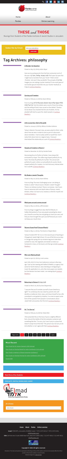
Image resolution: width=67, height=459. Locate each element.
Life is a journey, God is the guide (35, 123)
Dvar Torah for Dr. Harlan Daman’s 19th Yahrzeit (20, 346)
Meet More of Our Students (14, 375)
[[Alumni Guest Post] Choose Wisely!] (12, 227)
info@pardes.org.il (33, 433)
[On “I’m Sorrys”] (12, 309)
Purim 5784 (9, 359)
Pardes (18, 21)
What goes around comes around (35, 202)
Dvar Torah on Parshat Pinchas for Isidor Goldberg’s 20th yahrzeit (25, 355)
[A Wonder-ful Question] (12, 65)
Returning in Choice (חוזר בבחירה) (35, 282)
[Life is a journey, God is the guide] (12, 122)
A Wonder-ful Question (32, 66)
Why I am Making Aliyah (32, 255)
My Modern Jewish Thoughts (34, 175)
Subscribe (34, 51)
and (33, 32)
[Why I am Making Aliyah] (12, 254)
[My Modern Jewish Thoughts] (12, 174)
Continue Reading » (35, 87)
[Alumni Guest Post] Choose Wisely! (36, 227)
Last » (53, 335)
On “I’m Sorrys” (30, 309)
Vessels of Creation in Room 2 (34, 148)
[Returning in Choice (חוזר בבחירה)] (12, 281)
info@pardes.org (33, 438)
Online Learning (48, 21)
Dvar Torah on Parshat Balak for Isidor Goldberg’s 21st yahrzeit (25, 349)
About (48, 17)
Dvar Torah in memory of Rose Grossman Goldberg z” (22, 352)
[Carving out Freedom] (12, 95)
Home (18, 17)
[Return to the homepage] (27, 8)
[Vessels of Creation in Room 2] (12, 147)
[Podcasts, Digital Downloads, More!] (15, 390)
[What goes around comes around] (12, 202)
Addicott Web (38, 454)
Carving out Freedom (31, 95)
